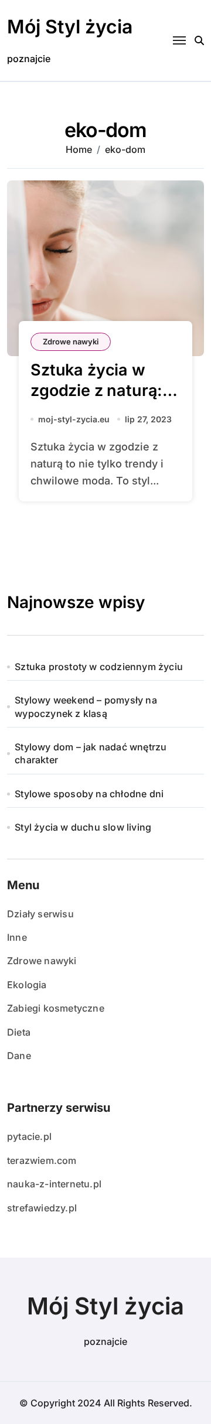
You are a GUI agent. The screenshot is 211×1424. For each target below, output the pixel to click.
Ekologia (27, 985)
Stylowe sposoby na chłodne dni (89, 794)
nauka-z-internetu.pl (54, 1184)
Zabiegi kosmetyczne (55, 1008)
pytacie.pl (29, 1136)
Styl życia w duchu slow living (83, 827)
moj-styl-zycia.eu (74, 419)
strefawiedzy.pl (42, 1208)
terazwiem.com (42, 1160)
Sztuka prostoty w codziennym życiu (99, 666)
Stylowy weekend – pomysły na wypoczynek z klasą (86, 706)
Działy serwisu (40, 914)
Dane (19, 1055)
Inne (17, 937)
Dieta (18, 1032)
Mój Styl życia (69, 26)
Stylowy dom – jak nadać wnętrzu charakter (90, 753)
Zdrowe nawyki (70, 341)
